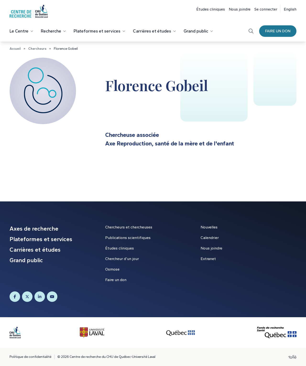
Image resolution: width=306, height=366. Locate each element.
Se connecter (265, 9)
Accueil (15, 49)
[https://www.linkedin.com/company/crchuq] (39, 296)
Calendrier (210, 237)
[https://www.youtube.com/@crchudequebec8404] (52, 296)
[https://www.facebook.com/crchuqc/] (15, 296)
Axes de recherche (34, 228)
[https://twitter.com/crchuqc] (27, 296)
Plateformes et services (97, 31)
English (290, 9)
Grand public (196, 31)
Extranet (208, 258)
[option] (288, 9)
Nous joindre (240, 9)
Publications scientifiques (128, 237)
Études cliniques (210, 9)
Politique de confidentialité (30, 357)
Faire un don (277, 31)
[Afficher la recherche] (251, 31)
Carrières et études (152, 31)
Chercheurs (37, 49)
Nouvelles (209, 227)
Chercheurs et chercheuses (128, 227)
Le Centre (19, 31)
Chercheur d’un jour (122, 258)
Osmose (112, 269)
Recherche (51, 31)
